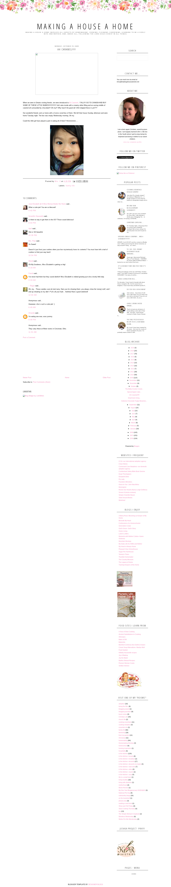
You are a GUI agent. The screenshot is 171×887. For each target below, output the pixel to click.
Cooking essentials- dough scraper (134, 190)
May (133, 417)
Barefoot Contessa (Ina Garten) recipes (132, 645)
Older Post (107, 377)
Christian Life (123, 717)
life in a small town (125, 777)
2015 (132, 360)
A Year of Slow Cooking (127, 632)
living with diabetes (125, 782)
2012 (132, 369)
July (133, 411)
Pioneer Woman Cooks (126, 663)
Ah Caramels (73, 103)
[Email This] (77, 181)
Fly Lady (121, 479)
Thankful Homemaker (126, 557)
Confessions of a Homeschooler (129, 523)
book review (123, 714)
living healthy (123, 780)
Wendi (31, 261)
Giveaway (122, 738)
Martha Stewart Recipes (127, 660)
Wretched (122, 500)
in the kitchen (123, 753)
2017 (132, 354)
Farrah (31, 273)
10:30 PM (33, 235)
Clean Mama (123, 464)
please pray (123, 801)
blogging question (125, 711)
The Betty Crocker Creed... (134, 389)
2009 (131, 378)
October (133, 386)
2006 (131, 438)
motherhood (123, 785)
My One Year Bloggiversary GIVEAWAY (132, 790)
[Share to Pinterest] (87, 181)
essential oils (123, 727)
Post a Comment (29, 337)
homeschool (123, 746)
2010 (132, 375)
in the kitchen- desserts (126, 761)
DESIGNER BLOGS (95, 884)
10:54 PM (33, 255)
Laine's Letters (124, 534)
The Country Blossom (126, 559)
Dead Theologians (125, 474)
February (133, 426)
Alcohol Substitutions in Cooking (130, 634)
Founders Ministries (125, 482)
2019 (132, 348)
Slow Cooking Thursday (127, 809)
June (133, 414)
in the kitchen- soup (125, 774)
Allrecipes (122, 637)
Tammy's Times (124, 554)
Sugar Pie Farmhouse (126, 552)
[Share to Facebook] (84, 181)
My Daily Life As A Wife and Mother (130, 544)
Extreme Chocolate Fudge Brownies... (134, 401)
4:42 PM (32, 210)
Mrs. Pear (32, 241)
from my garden (124, 735)
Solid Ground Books (125, 498)
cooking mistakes (124, 725)
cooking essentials (125, 722)
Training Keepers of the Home (129, 565)
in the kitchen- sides (125, 769)
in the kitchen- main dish (127, 767)
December (133, 380)
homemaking (123, 740)
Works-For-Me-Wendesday (128, 819)
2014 (132, 363)
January (133, 429)
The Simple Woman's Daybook (129, 814)
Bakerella (122, 642)
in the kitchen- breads (126, 756)
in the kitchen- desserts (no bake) (130, 764)
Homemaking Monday (126, 743)
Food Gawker (123, 650)
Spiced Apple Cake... (134, 392)
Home (67, 377)
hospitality (122, 751)
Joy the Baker (123, 658)
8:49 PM (32, 320)
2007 (131, 435)
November (133, 383)
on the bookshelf (124, 798)
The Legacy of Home (126, 562)
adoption (122, 704)
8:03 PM (32, 223)
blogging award (124, 709)
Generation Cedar (125, 526)
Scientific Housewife (36, 216)
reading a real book (125, 803)
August (133, 408)
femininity (122, 732)
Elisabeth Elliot (124, 477)
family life (70, 186)
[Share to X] (82, 181)
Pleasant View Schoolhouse (128, 549)
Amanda (32, 313)
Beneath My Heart (125, 521)
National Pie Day (124, 793)
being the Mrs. (123, 706)
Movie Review (123, 788)
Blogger (136, 446)
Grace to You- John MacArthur (129, 484)
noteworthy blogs (124, 795)
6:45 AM (32, 307)
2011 (132, 372)
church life (122, 719)
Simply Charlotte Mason (127, 495)
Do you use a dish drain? (136, 289)
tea (120, 811)
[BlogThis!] (79, 181)
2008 (131, 432)
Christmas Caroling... (135, 222)
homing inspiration (125, 748)
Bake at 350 (123, 639)
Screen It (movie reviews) (127, 492)
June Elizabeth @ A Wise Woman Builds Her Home (47, 204)
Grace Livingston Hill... (127, 279)
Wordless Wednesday (126, 816)
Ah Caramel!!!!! (134, 395)
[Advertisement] (67, 357)
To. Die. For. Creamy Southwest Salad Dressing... (134, 251)
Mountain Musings (125, 541)
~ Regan (32, 286)
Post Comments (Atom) (41, 382)
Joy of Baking (123, 655)
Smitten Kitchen (124, 666)
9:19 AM (32, 268)
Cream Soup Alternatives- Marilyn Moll (132, 647)
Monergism (122, 487)
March (133, 423)
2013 (132, 366)
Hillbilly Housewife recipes (128, 653)
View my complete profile (132, 142)
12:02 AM (33, 295)
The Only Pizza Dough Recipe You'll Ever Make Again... (136, 321)
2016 (132, 357)
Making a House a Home (85, 26)
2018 (132, 351)
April (30, 228)
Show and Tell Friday (126, 806)
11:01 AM (33, 332)
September (133, 405)
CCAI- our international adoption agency (132, 461)
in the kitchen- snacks (126, 772)
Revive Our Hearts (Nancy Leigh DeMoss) (133, 490)
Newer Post (27, 377)
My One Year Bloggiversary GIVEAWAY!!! (132, 207)
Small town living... (134, 398)
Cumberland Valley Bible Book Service (132, 471)
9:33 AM (32, 280)
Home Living (123, 531)
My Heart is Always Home (127, 546)
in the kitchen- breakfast (127, 759)
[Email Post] (74, 181)
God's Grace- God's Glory (127, 528)
